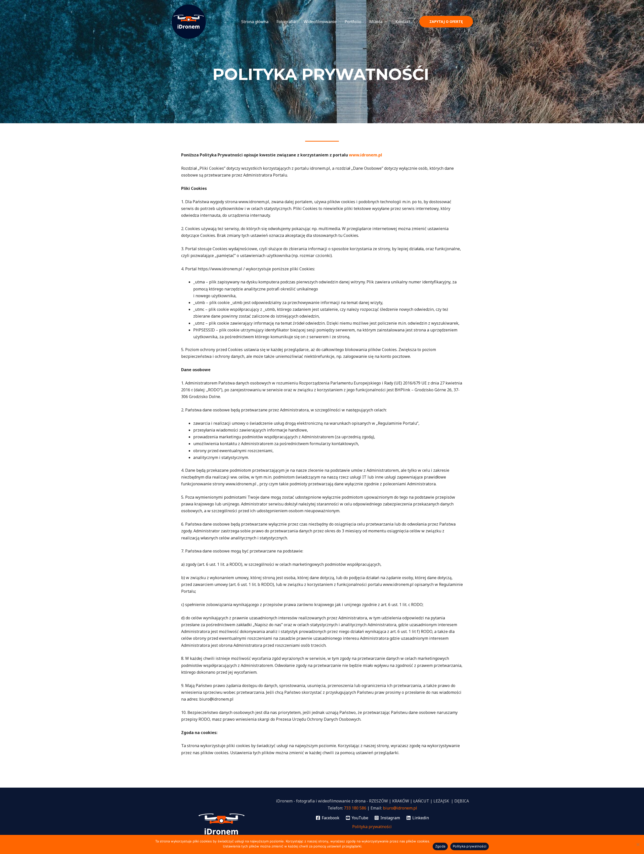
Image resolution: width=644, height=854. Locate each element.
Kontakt (402, 21)
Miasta (375, 21)
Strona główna (254, 21)
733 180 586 (355, 808)
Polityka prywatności (372, 826)
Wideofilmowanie (320, 21)
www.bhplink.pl (372, 833)
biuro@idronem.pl (400, 808)
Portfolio (353, 21)
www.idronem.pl (365, 155)
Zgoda (440, 846)
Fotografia (286, 21)
